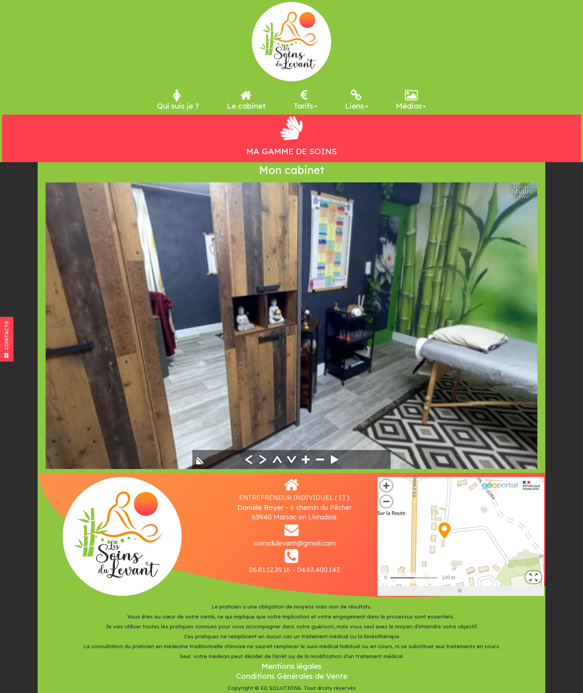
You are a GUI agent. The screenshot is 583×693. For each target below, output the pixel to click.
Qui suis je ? (178, 106)
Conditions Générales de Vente (291, 676)
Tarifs (303, 106)
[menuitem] (178, 99)
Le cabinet (246, 106)
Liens (354, 106)
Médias (409, 106)
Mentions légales (291, 666)
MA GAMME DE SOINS (291, 151)
